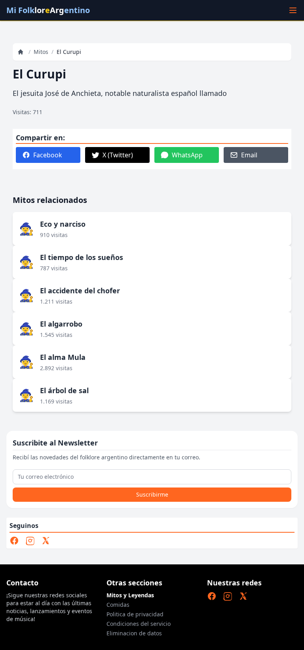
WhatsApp (187, 155)
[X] (46, 540)
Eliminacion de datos (134, 633)
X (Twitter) (118, 155)
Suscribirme (152, 494)
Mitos (41, 51)
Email (249, 155)
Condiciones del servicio (138, 623)
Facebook (47, 155)
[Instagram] (30, 540)
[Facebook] (14, 540)
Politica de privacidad (134, 614)
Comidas (117, 604)
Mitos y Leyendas (130, 595)
